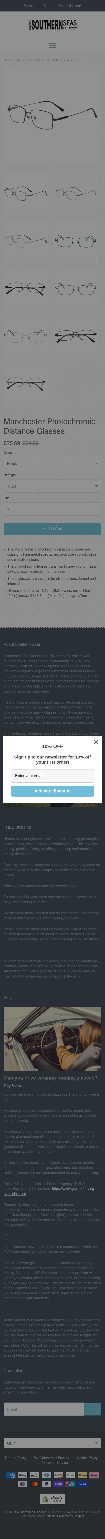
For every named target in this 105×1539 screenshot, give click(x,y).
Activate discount (52, 791)
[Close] (96, 742)
